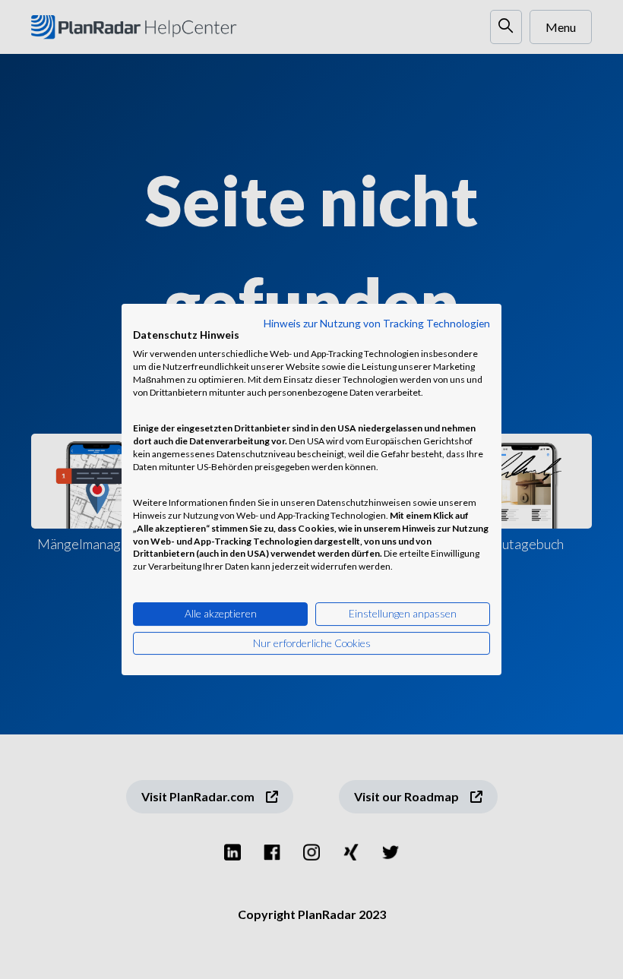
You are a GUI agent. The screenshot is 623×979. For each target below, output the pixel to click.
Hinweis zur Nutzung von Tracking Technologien (377, 323)
